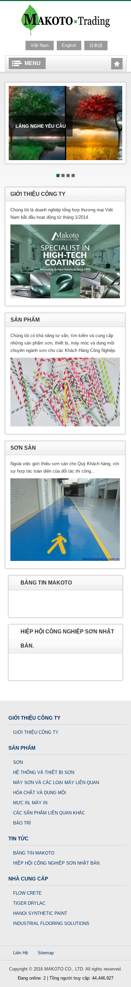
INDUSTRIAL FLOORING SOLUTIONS (51, 923)
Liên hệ (20, 952)
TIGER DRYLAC (29, 903)
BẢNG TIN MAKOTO (33, 853)
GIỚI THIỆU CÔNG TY (35, 732)
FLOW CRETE (27, 893)
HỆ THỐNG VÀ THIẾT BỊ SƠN (43, 772)
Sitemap (46, 952)
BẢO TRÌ (22, 823)
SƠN (18, 762)
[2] (62, 175)
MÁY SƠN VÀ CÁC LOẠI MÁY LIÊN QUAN (56, 782)
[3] (68, 175)
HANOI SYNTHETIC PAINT (40, 913)
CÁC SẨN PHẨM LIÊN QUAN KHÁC (49, 812)
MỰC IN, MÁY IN (30, 802)
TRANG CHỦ (117, 63)
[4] (73, 175)
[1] (57, 175)
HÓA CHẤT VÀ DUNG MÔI (39, 792)
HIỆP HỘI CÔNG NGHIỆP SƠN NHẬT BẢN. (57, 863)
